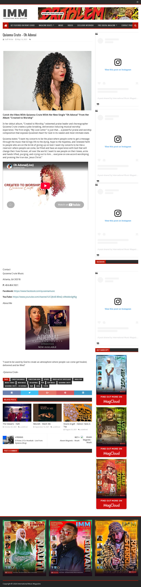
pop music (51, 383)
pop (42, 383)
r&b (31, 386)
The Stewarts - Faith (11, 424)
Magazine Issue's (45, 25)
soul (38, 386)
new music (22, 383)
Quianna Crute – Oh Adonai (16, 386)
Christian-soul (34, 379)
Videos (70, 25)
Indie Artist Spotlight (62, 379)
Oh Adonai (33, 383)
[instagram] (137, 2)
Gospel (46, 379)
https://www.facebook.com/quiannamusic (34, 291)
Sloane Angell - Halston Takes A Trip (76, 425)
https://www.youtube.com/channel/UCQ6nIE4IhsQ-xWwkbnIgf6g (45, 297)
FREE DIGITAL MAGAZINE (106, 25)
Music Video (9, 383)
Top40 (45, 386)
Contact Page (127, 25)
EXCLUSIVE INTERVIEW (85, 25)
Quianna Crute (64, 383)
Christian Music (18, 379)
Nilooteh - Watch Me (42, 424)
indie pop (78, 379)
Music (60, 25)
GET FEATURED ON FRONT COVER (22, 25)
